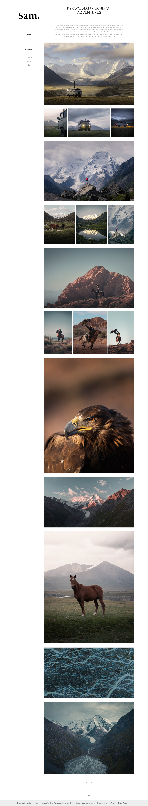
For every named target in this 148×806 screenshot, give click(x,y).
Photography (29, 42)
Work (29, 34)
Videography (29, 49)
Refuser (125, 803)
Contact (29, 61)
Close (120, 803)
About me (29, 57)
